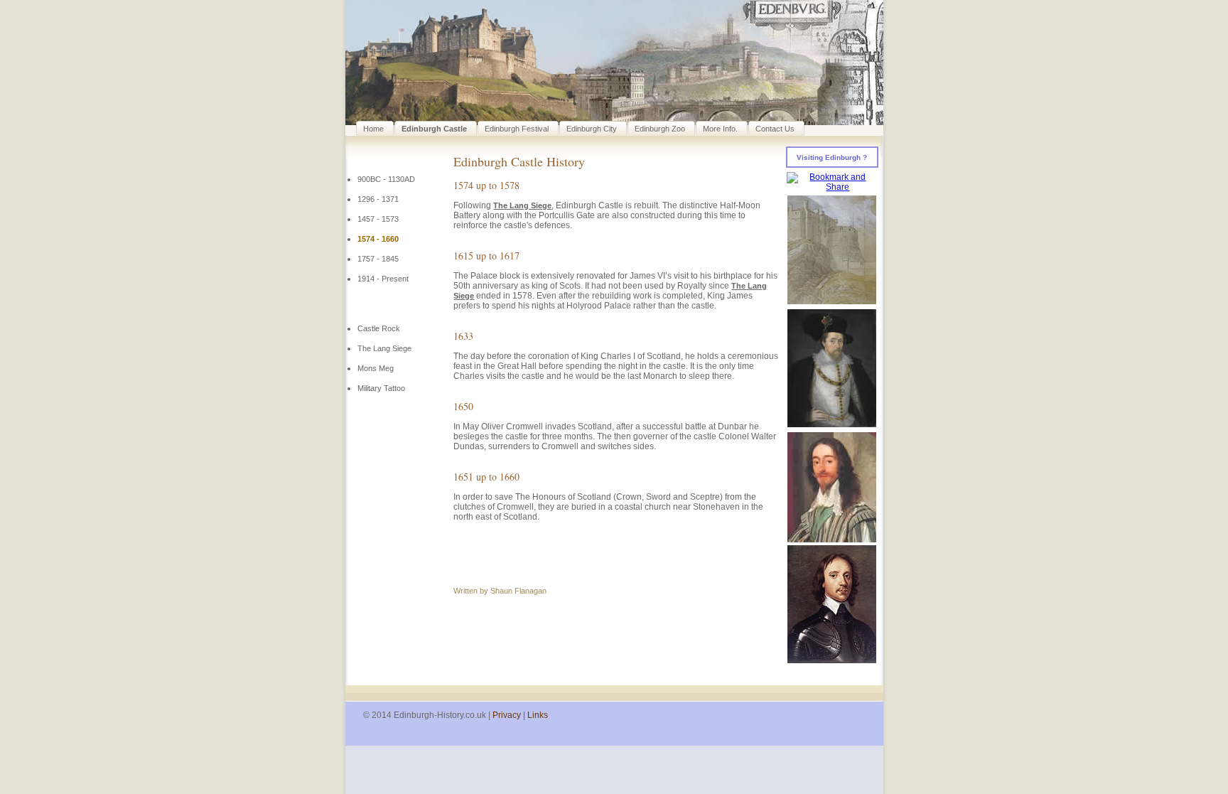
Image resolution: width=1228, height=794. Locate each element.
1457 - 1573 (378, 219)
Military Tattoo (381, 388)
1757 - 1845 (378, 258)
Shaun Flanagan (518, 590)
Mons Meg (375, 368)
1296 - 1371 (378, 199)
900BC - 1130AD (386, 179)
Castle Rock (378, 328)
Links (537, 715)
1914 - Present (383, 278)
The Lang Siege (384, 348)
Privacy (506, 715)
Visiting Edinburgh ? (832, 157)
